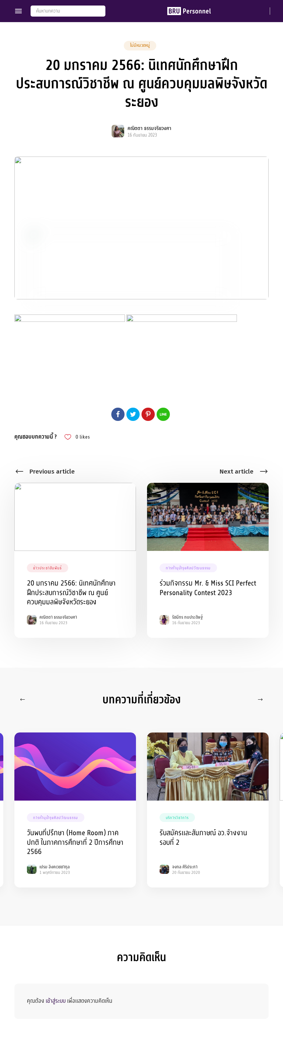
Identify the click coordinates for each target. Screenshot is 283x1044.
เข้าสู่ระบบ (56, 1000)
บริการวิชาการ (177, 817)
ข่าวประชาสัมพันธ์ (47, 568)
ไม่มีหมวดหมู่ (140, 45)
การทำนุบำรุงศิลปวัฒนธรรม (188, 568)
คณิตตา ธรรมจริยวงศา (149, 128)
